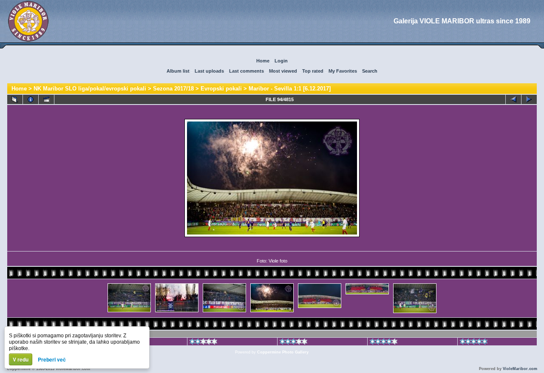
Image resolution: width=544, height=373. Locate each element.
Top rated (312, 70)
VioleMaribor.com (520, 369)
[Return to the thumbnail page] (15, 99)
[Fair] (203, 342)
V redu (20, 359)
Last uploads (209, 70)
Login (281, 60)
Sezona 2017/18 (173, 88)
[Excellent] (383, 342)
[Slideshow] (46, 99)
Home (262, 60)
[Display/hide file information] (30, 99)
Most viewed (283, 70)
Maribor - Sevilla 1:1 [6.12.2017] (290, 88)
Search (369, 70)
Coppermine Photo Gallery (283, 352)
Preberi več (52, 359)
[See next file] (529, 99)
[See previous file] (513, 99)
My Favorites (343, 70)
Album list (178, 70)
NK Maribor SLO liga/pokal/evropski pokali (90, 88)
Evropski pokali (221, 88)
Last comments (246, 70)
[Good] (293, 342)
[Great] (473, 342)
